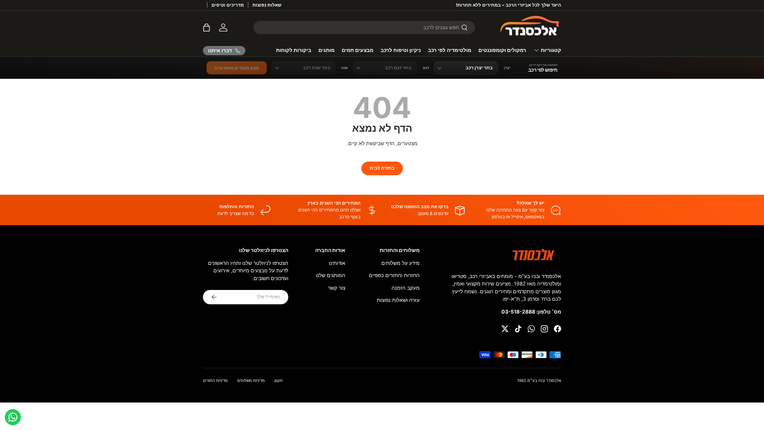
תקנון (278, 380)
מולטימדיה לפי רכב (449, 50)
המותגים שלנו (330, 275)
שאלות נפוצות (266, 5)
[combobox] (364, 27)
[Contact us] (13, 417)
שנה (344, 68)
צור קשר (336, 288)
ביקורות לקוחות (293, 50)
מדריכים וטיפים (228, 5)
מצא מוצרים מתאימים (236, 68)
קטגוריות (551, 50)
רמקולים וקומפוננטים (502, 50)
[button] (206, 27)
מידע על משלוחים (400, 263)
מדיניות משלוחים (251, 380)
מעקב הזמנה (406, 288)
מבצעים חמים (357, 50)
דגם (426, 68)
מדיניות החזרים (215, 380)
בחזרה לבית (382, 168)
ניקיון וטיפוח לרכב (401, 50)
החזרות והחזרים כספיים (394, 275)
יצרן (507, 68)
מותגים (326, 50)
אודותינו (337, 263)
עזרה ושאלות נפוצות (398, 300)
